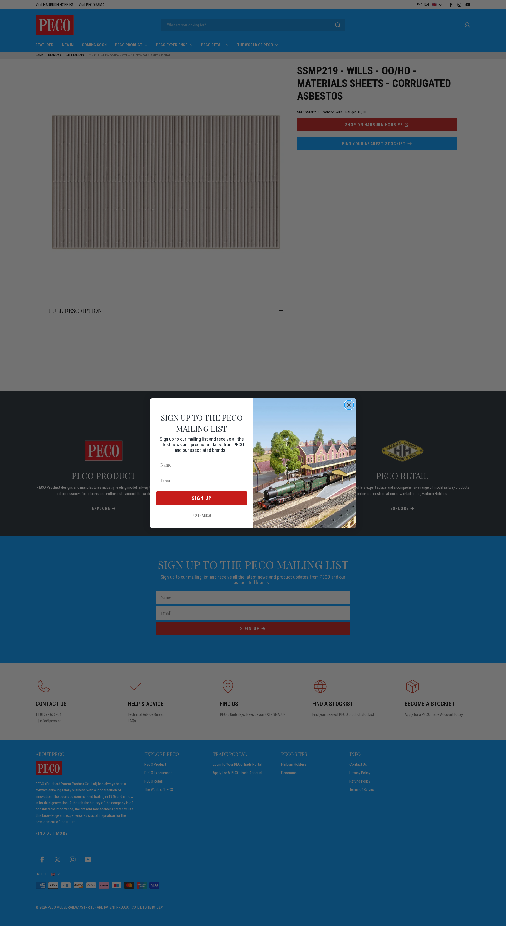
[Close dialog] (349, 405)
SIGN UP (202, 498)
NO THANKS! (202, 515)
